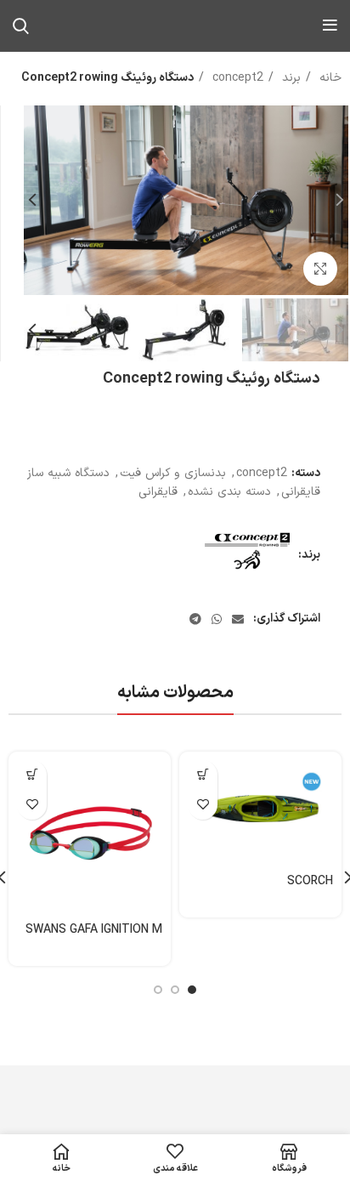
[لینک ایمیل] (238, 619)
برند (289, 78)
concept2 (235, 78)
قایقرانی (158, 492)
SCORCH (310, 881)
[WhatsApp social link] (216, 619)
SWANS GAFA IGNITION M (93, 930)
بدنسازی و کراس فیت (173, 473)
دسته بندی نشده (229, 492)
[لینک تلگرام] (195, 619)
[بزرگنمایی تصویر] (320, 269)
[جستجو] (20, 26)
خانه (328, 78)
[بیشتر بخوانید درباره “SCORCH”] (202, 775)
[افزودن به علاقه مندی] (202, 805)
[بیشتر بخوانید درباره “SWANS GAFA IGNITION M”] (32, 775)
